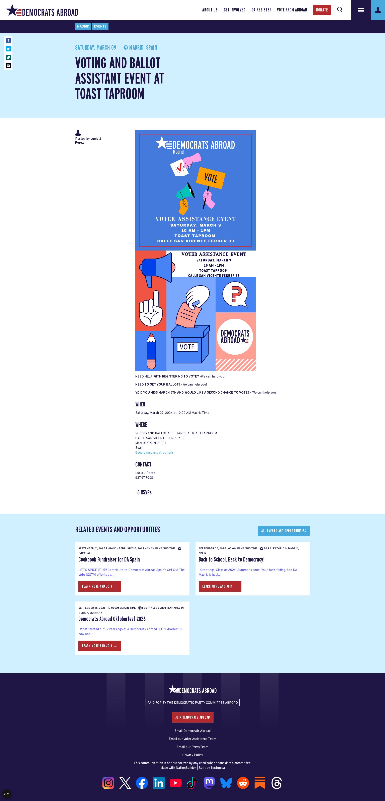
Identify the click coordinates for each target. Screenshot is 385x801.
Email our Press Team (192, 747)
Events (100, 27)
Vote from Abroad (292, 10)
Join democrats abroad (192, 717)
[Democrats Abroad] (42, 10)
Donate (322, 10)
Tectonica (218, 768)
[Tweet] (8, 49)
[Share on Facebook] (8, 40)
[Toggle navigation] (361, 10)
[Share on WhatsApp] (8, 57)
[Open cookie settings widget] (7, 794)
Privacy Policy (192, 755)
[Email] (8, 65)
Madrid (83, 27)
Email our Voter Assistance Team (192, 739)
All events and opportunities (283, 531)
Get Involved (234, 10)
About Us (210, 10)
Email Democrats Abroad (192, 731)
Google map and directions (154, 453)
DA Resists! (261, 10)
